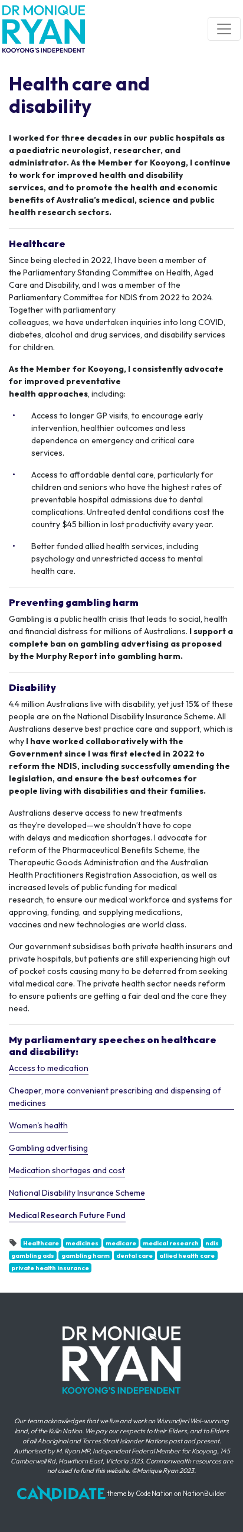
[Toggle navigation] (224, 29)
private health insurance (50, 1268)
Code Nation (154, 1493)
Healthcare (41, 1243)
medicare (121, 1243)
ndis (212, 1243)
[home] (43, 29)
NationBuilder (204, 1493)
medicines (81, 1243)
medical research (171, 1243)
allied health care (187, 1255)
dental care (134, 1255)
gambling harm (85, 1255)
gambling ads (32, 1255)
